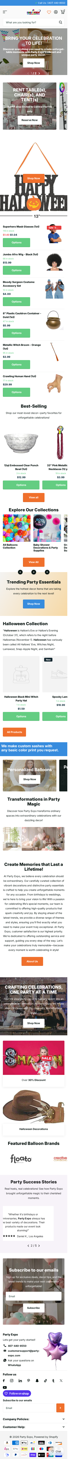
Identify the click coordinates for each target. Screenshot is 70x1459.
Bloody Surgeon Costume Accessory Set (18, 281)
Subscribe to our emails (17, 1402)
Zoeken (60, 22)
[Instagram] (11, 1382)
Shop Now (33, 62)
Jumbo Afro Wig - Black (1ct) (20, 252)
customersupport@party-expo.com (24, 1355)
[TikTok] (45, 1382)
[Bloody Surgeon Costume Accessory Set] (54, 286)
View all (33, 495)
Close (33, 1421)
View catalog (5, 12)
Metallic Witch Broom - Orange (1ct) (22, 344)
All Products (14, 729)
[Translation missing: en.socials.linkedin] (20, 1382)
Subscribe (33, 1309)
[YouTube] (5, 1389)
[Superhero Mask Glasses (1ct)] (54, 231)
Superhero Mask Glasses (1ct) (21, 224)
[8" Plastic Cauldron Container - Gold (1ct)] (54, 318)
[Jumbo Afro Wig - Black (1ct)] (54, 259)
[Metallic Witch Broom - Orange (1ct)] (54, 349)
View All (34, 559)
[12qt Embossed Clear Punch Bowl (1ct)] (21, 440)
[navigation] (28, 71)
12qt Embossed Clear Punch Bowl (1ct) (21, 465)
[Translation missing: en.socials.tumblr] (53, 1382)
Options (17, 240)
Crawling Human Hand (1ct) (19, 374)
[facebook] (4, 1382)
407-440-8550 (17, 1347)
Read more (47, 570)
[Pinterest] (28, 1382)
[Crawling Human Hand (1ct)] (54, 381)
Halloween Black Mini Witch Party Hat (21, 696)
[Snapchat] (37, 1382)
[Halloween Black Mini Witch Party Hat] (21, 672)
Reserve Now (30, 117)
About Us (32, 959)
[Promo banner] (33, 1079)
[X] (61, 1382)
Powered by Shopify (46, 1438)
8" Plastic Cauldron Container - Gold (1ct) (22, 313)
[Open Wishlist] (49, 12)
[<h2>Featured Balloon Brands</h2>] (21, 1156)
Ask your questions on (21, 1364)
